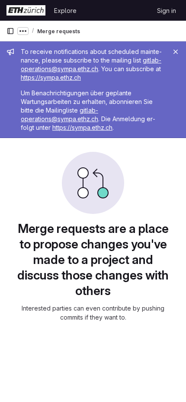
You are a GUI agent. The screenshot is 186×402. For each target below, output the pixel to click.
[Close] (175, 52)
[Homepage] (26, 10)
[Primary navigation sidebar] (10, 31)
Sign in (166, 10)
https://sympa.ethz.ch (51, 77)
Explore (65, 10)
